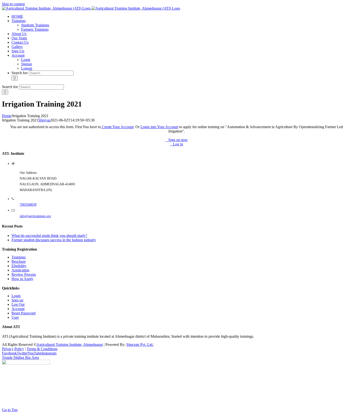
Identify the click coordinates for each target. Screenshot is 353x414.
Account (18, 309)
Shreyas (44, 120)
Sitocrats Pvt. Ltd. (139, 344)
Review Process (24, 274)
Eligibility (19, 266)
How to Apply (22, 279)
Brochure (19, 261)
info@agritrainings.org (35, 216)
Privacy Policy (13, 349)
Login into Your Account (159, 127)
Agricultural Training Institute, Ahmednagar (70, 344)
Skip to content (13, 4)
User (15, 317)
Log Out (18, 304)
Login (16, 296)
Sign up (17, 300)
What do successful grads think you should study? (49, 236)
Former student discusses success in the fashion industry (54, 240)
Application (20, 270)
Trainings (19, 257)
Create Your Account (117, 127)
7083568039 (28, 204)
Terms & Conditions (42, 349)
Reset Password (24, 313)
